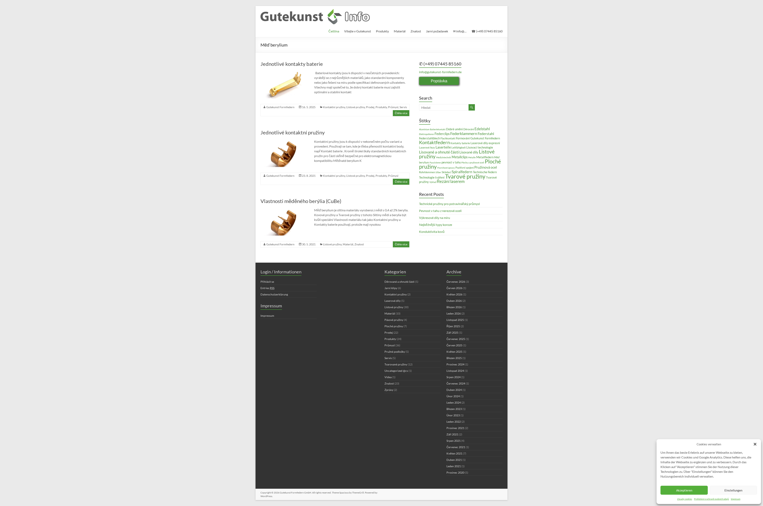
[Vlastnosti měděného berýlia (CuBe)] (284, 210)
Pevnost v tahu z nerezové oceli (440, 211)
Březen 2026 (454, 307)
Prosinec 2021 (455, 428)
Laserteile (443, 147)
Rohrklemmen (427, 172)
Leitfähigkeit (458, 147)
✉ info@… (460, 31)
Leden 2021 (453, 466)
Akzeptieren (684, 490)
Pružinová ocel (485, 167)
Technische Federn (485, 172)
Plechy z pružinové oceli (472, 162)
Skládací (446, 172)
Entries (267, 288)
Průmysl (393, 107)
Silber (438, 172)
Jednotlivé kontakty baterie (291, 64)
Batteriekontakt (437, 129)
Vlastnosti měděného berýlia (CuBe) (300, 201)
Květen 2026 (454, 294)
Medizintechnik (443, 157)
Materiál (400, 31)
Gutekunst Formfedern (280, 107)
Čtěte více (401, 113)
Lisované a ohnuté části (439, 152)
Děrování (468, 129)
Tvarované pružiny (395, 364)
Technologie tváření (431, 177)
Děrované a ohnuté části (399, 281)
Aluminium (424, 129)
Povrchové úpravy (446, 167)
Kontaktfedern (434, 142)
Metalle (472, 157)
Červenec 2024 (455, 383)
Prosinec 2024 (455, 364)
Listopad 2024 (455, 370)
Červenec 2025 (455, 339)
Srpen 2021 (453, 440)
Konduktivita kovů (431, 231)
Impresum (735, 499)
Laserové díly (392, 300)
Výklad (432, 182)
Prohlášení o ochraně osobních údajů (711, 499)
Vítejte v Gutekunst (357, 31)
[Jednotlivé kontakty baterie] (284, 72)
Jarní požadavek (437, 31)
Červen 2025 (454, 345)
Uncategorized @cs (396, 370)
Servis (403, 107)
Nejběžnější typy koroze (435, 224)
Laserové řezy (427, 147)
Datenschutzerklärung (274, 294)
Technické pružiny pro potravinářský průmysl (449, 204)
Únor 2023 (453, 415)
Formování (463, 138)
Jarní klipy (390, 288)
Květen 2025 (454, 351)
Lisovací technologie (479, 147)
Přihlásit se (267, 281)
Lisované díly (468, 152)
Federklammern (463, 133)
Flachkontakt (448, 138)
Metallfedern (485, 157)
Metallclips (460, 157)
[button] (755, 444)
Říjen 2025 (453, 326)
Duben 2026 (454, 300)
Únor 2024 (453, 396)
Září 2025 (452, 332)
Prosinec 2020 (455, 472)
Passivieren (435, 162)
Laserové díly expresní (485, 143)
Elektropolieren (426, 134)
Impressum (267, 315)
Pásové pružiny (393, 319)
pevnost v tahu (451, 162)
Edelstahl (482, 128)
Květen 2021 (454, 453)
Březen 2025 (454, 358)
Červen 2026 (454, 288)
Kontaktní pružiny (334, 107)
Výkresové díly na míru (434, 217)
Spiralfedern (462, 171)
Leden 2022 (453, 421)
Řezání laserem (451, 181)
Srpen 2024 (453, 377)
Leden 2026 (453, 313)
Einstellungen (733, 490)
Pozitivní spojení (464, 167)
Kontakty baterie (460, 143)
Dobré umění (454, 129)
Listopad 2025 (455, 319)
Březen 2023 (454, 409)
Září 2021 (452, 434)
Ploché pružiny (393, 326)
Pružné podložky (394, 351)
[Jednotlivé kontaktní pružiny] (284, 141)
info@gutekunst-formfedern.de (440, 72)
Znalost (416, 31)
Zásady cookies (684, 499)
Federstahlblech (429, 138)
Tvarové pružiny (465, 176)
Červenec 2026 (455, 281)
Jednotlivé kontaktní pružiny (292, 132)
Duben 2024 (454, 389)
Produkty (382, 31)
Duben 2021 (454, 459)
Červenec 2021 (455, 447)
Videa (388, 377)
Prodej (370, 107)
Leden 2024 (453, 402)
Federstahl (486, 133)
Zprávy (388, 389)
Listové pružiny (355, 107)
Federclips (442, 134)
